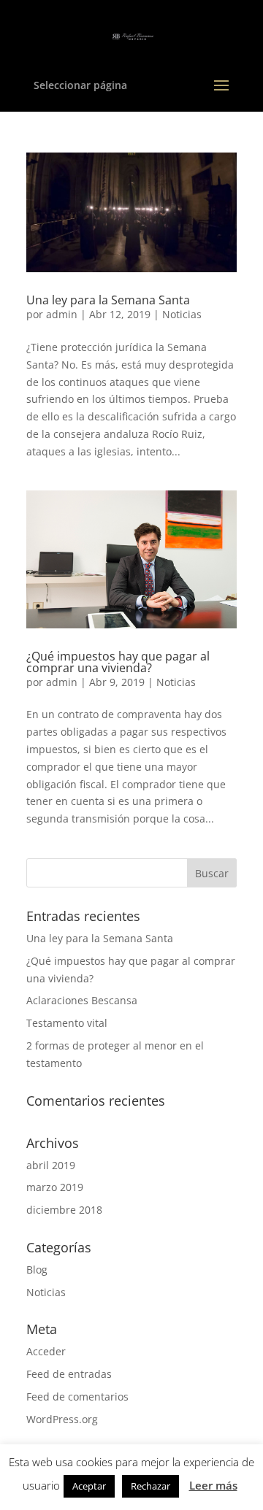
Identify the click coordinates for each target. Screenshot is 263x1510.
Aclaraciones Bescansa (81, 1000)
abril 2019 (50, 1165)
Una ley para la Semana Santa (108, 300)
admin (61, 314)
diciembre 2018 (64, 1210)
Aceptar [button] (89, 1485)
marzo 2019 (54, 1187)
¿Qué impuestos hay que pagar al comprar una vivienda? (118, 662)
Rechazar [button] (150, 1485)
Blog (36, 1269)
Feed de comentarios (77, 1396)
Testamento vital (66, 1023)
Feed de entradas (69, 1374)
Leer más (213, 1485)
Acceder (46, 1351)
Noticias (182, 314)
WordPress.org (62, 1419)
